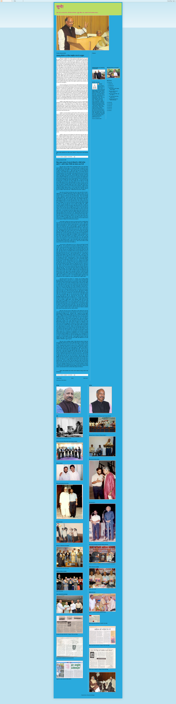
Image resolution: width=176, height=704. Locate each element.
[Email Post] (74, 156)
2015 (109, 102)
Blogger (93, 695)
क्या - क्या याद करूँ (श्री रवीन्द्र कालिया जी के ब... (113, 97)
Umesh (100, 83)
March (110, 83)
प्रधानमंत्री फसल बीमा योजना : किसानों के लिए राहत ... (113, 99)
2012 (109, 107)
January (110, 87)
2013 (109, 105)
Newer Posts (59, 378)
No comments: (70, 156)
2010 (109, 110)
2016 (109, 82)
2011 (109, 108)
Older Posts (85, 378)
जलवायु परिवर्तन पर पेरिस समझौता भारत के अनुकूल (70, 55)
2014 (109, 104)
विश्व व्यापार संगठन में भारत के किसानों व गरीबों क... (113, 92)
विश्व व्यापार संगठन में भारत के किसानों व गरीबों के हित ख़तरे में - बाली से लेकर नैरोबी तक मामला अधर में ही (70, 163)
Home (72, 378)
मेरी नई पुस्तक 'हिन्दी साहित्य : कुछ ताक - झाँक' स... (114, 94)
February (111, 85)
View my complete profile (96, 118)
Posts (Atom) (63, 380)
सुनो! (60, 6)
